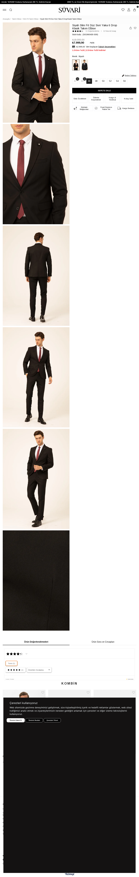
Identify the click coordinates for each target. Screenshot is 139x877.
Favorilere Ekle (42, 692)
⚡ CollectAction (129, 679)
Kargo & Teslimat (112, 99)
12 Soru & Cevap (109, 31)
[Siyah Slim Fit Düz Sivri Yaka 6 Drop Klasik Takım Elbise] (76, 64)
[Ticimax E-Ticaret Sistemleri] (69, 874)
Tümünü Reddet (34, 720)
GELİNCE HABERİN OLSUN (77, 79)
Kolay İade (128, 99)
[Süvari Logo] (69, 9)
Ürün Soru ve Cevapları (103, 642)
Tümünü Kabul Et (16, 720)
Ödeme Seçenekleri (96, 99)
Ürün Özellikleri (80, 99)
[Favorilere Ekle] (135, 28)
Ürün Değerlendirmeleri (36, 642)
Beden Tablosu (130, 75)
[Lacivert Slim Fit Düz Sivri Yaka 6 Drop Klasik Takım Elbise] (84, 64)
